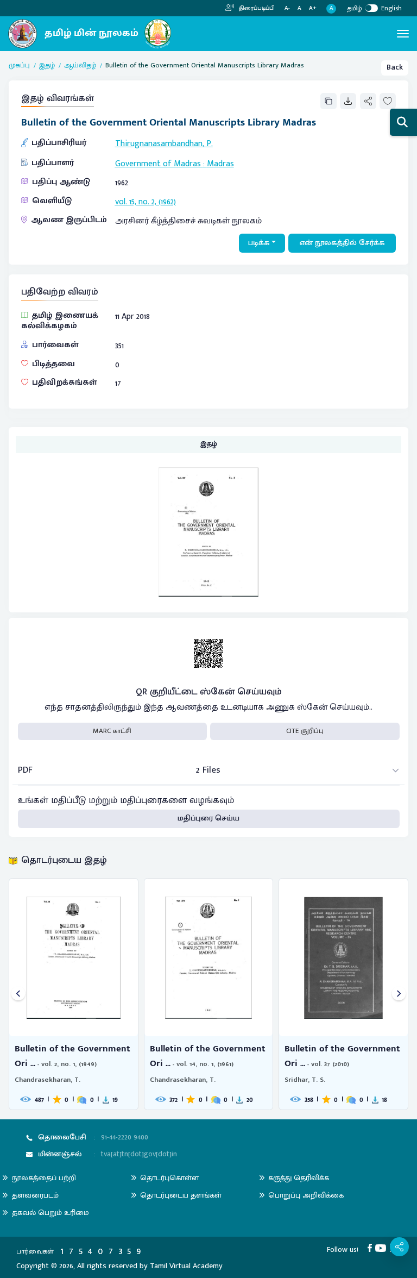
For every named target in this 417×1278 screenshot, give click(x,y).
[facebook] (372, 1247)
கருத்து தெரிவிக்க (298, 1177)
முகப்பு (19, 65)
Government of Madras (159, 163)
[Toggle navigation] (403, 34)
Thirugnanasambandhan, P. (164, 143)
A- (287, 8)
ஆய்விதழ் (80, 65)
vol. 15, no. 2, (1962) (145, 202)
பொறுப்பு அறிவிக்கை (306, 1195)
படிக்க (259, 242)
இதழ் (47, 65)
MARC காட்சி (112, 731)
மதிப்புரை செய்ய (208, 818)
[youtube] (382, 1247)
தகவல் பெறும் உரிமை (50, 1212)
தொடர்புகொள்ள (169, 1177)
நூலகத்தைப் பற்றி (44, 1177)
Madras (220, 163)
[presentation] (18, 994)
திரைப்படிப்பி (256, 8)
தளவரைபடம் (35, 1195)
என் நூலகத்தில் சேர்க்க (342, 242)
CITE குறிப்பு (305, 731)
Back (395, 67)
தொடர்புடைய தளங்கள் (181, 1195)
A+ (313, 8)
